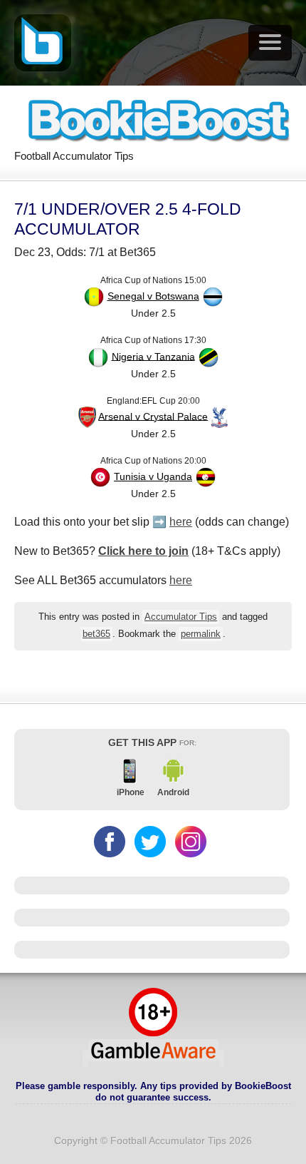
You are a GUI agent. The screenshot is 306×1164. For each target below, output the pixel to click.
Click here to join (143, 551)
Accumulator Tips (180, 617)
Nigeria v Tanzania (153, 356)
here (180, 522)
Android (173, 792)
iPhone (130, 792)
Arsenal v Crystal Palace (153, 416)
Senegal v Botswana (153, 296)
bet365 (96, 634)
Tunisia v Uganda (153, 476)
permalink (201, 634)
